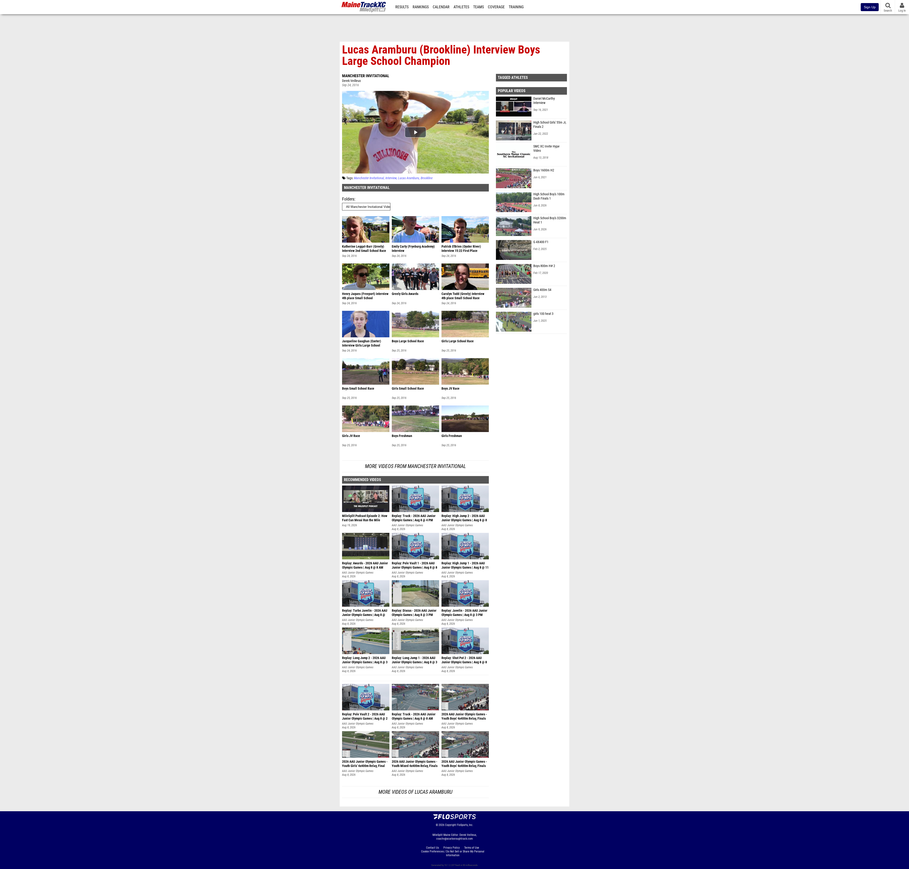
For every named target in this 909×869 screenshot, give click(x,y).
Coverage (496, 7)
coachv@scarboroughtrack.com (454, 838)
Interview (391, 178)
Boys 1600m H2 (543, 170)
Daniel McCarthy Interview (544, 101)
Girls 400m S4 (542, 290)
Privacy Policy (451, 847)
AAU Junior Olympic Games (407, 525)
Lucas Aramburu (408, 178)
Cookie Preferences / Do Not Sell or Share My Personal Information (452, 853)
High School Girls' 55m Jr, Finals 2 (549, 124)
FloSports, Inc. (465, 825)
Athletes (461, 7)
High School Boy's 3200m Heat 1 (549, 220)
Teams (478, 7)
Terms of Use (471, 847)
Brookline (426, 178)
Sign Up (870, 7)
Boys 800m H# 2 (544, 266)
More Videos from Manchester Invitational (415, 466)
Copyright (450, 825)
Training (516, 7)
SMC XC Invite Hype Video (546, 148)
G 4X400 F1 (540, 242)
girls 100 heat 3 (543, 314)
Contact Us (432, 847)
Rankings (421, 7)
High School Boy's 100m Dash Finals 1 (549, 196)
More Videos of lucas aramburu (415, 792)
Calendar (441, 7)
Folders (348, 198)
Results (402, 7)
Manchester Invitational (365, 75)
